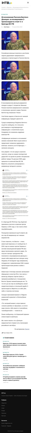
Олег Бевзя (6, 27)
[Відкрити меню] (27, 3)
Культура (4, 415)
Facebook (4, 426)
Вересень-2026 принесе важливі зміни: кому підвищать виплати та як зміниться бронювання (15, 345)
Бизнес (3, 405)
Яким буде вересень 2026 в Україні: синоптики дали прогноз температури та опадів (14, 356)
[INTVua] (7, 2)
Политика (4, 413)
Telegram (9, 426)
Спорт (3, 408)
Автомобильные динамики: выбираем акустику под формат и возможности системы (14, 367)
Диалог (27, 329)
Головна (3, 7)
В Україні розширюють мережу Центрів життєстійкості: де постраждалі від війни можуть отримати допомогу (15, 378)
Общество (9, 7)
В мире (3, 410)
